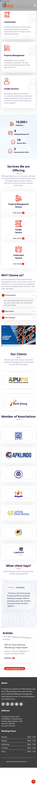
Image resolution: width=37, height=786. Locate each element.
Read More (8, 658)
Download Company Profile (12, 346)
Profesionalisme (10, 295)
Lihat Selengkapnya (13, 668)
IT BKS (29, 761)
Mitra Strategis (10, 318)
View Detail (18, 213)
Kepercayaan (9, 311)
